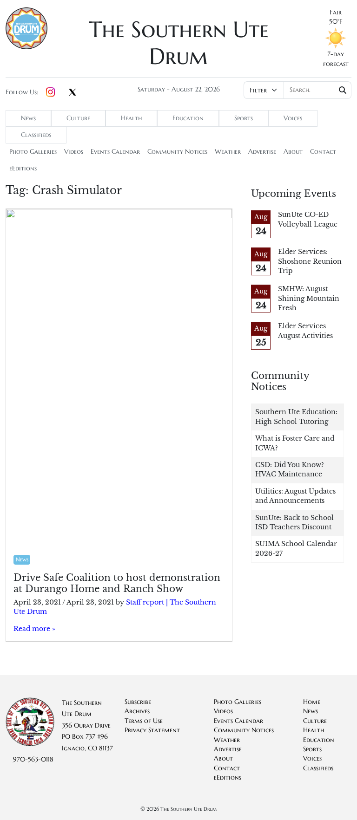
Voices (293, 118)
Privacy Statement (152, 730)
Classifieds (36, 135)
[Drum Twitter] (72, 92)
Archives (137, 711)
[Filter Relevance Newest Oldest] (297, 90)
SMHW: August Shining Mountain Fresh (308, 298)
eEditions (23, 168)
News (28, 118)
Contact (323, 152)
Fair (336, 12)
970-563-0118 (33, 759)
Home (311, 702)
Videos (73, 152)
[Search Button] (342, 90)
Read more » (34, 629)
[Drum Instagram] (50, 92)
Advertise (262, 152)
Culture (78, 118)
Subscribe (138, 702)
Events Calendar (115, 152)
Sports (243, 118)
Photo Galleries (33, 152)
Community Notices (177, 152)
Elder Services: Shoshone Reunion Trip (310, 261)
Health (131, 118)
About (293, 152)
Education (188, 118)
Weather (228, 152)
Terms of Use (144, 721)
